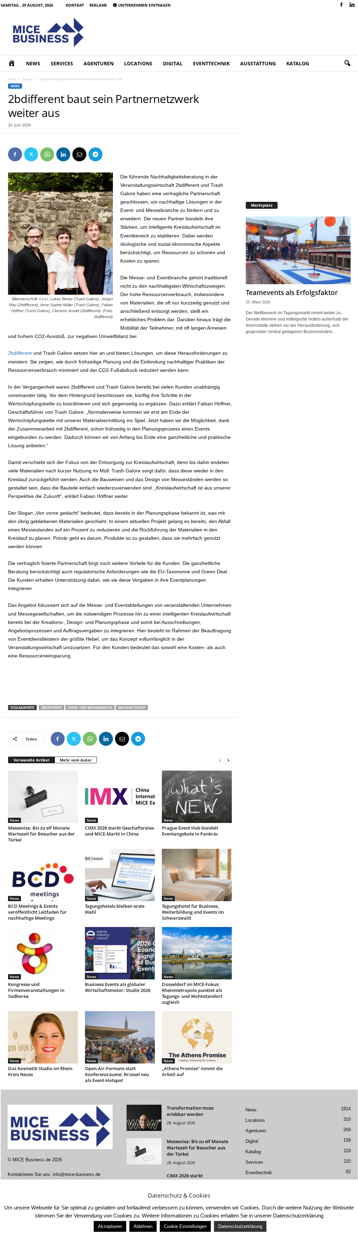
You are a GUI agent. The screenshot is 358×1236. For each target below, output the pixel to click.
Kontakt (75, 5)
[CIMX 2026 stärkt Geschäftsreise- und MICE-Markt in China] (120, 797)
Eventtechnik (211, 63)
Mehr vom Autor (76, 760)
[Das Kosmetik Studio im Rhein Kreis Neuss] (43, 1037)
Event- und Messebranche (90, 707)
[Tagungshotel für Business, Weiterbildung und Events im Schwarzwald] (197, 875)
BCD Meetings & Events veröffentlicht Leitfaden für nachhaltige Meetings (37, 912)
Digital (172, 63)
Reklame (98, 5)
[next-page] (228, 760)
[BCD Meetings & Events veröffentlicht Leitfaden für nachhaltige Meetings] (43, 875)
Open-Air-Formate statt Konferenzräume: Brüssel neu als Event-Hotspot (117, 1074)
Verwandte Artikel (31, 760)
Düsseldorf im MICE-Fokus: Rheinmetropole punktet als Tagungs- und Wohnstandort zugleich (192, 993)
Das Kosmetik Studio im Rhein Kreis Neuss (40, 1071)
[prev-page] (219, 760)
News (33, 63)
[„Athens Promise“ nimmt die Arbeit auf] (197, 1037)
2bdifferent (20, 353)
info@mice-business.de (76, 1174)
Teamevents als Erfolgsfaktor (292, 292)
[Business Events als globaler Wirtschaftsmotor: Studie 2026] (120, 953)
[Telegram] (95, 154)
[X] (31, 154)
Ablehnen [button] (143, 1226)
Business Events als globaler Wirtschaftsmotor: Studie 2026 (117, 987)
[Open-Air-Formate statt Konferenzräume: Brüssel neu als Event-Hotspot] (120, 1037)
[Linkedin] (352, 5)
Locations (138, 63)
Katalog (297, 63)
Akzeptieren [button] (110, 1226)
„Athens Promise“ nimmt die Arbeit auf (192, 1071)
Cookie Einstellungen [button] (185, 1226)
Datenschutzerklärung (240, 1226)
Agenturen (99, 63)
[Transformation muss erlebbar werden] (144, 1118)
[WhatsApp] (47, 154)
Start (12, 78)
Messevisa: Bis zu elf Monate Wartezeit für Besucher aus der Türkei (41, 834)
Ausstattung (258, 63)
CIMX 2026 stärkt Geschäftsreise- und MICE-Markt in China (120, 831)
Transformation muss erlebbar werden (190, 1111)
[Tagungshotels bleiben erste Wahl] (120, 875)
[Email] (79, 154)
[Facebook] (341, 5)
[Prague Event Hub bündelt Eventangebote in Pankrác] (197, 797)
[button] (347, 63)
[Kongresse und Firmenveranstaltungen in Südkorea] (43, 953)
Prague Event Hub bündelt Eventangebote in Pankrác (190, 831)
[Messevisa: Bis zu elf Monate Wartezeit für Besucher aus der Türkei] (43, 797)
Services (62, 63)
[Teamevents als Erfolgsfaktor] (298, 250)
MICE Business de (32, 1159)
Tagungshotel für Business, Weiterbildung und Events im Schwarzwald (193, 912)
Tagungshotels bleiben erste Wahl (114, 909)
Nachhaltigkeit (131, 707)
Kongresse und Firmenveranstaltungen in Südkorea (36, 990)
